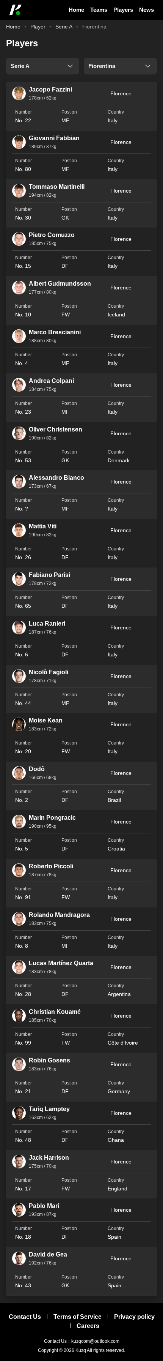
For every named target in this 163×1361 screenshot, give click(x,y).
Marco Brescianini (55, 332)
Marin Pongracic (52, 817)
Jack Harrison (49, 1157)
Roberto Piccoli (51, 866)
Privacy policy (134, 1317)
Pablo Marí (44, 1206)
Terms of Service (77, 1317)
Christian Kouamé (55, 1011)
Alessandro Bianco (56, 477)
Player (37, 27)
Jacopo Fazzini (50, 89)
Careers (88, 1326)
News (146, 9)
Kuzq (80, 1350)
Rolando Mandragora (59, 915)
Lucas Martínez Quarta (61, 963)
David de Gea (48, 1254)
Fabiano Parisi (49, 575)
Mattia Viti (42, 526)
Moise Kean (46, 720)
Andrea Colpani (51, 381)
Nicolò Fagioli (48, 672)
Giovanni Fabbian (54, 138)
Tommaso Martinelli (57, 186)
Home (76, 9)
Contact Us (25, 1317)
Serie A (63, 27)
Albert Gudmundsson (60, 283)
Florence (121, 93)
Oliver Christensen (55, 429)
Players (123, 9)
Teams (98, 9)
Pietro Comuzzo (52, 235)
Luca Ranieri (47, 623)
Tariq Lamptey (49, 1109)
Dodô (37, 769)
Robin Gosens (49, 1060)
